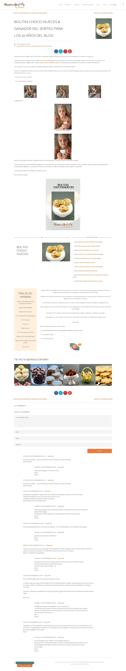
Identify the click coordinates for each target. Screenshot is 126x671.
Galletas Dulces (36, 46)
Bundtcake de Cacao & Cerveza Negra (89, 258)
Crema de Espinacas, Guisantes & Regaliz (90, 266)
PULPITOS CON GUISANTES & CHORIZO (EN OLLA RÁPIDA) (30, 13)
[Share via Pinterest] (65, 51)
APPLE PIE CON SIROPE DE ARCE (103, 13)
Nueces (49, 46)
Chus (24, 491)
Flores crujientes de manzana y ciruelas (91, 281)
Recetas (67, 4)
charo (25, 523)
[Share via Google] (70, 51)
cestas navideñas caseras (51, 62)
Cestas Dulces (21, 46)
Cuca (24, 575)
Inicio (60, 4)
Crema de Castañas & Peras (86, 262)
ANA (24, 622)
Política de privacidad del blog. (80, 664)
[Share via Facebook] (56, 51)
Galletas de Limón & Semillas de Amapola (90, 242)
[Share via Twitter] (61, 51)
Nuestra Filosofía (88, 4)
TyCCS (105, 4)
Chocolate (28, 46)
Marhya (25, 545)
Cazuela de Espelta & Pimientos (87, 271)
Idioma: (111, 4)
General (44, 46)
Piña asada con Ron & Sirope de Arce (89, 246)
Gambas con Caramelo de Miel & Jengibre (90, 254)
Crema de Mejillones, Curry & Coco (88, 250)
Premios (76, 4)
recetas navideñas (46, 60)
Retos (98, 4)
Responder (51, 456)
